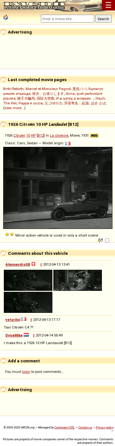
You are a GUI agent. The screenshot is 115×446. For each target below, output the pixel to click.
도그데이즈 (53, 103)
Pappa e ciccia (31, 103)
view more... (14, 108)
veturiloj (12, 319)
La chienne (59, 135)
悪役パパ (80, 89)
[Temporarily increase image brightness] (101, 240)
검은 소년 (98, 103)
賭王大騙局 (26, 98)
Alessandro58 (17, 264)
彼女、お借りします (48, 93)
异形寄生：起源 (76, 103)
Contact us (85, 427)
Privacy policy (104, 427)
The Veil (10, 103)
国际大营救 (45, 98)
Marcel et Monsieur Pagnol (48, 89)
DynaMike (14, 335)
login (26, 371)
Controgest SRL (64, 427)
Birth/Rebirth (13, 89)
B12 (41, 135)
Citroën (19, 135)
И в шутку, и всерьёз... (75, 98)
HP (33, 135)
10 (28, 135)
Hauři (100, 98)
